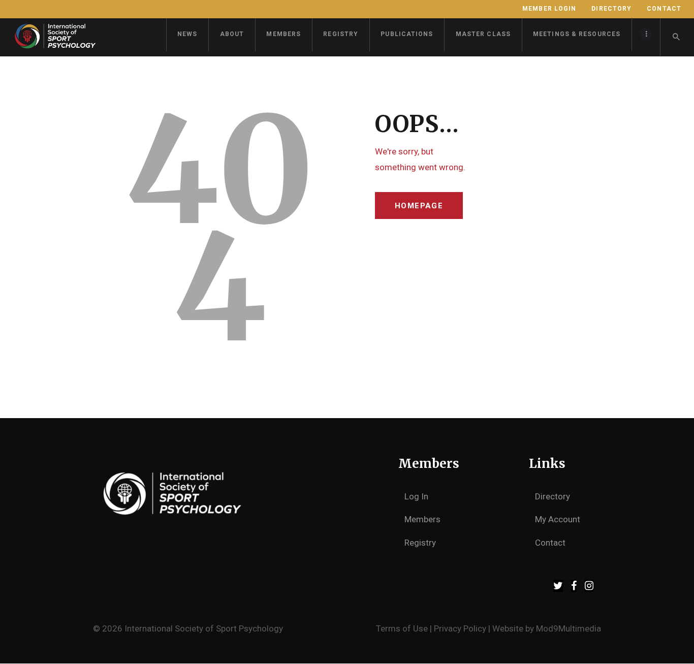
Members (422, 519)
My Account (557, 519)
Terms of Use (402, 628)
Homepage (419, 205)
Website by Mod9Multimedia (546, 628)
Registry (420, 542)
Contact (550, 542)
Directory (552, 496)
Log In (416, 496)
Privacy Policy (460, 628)
